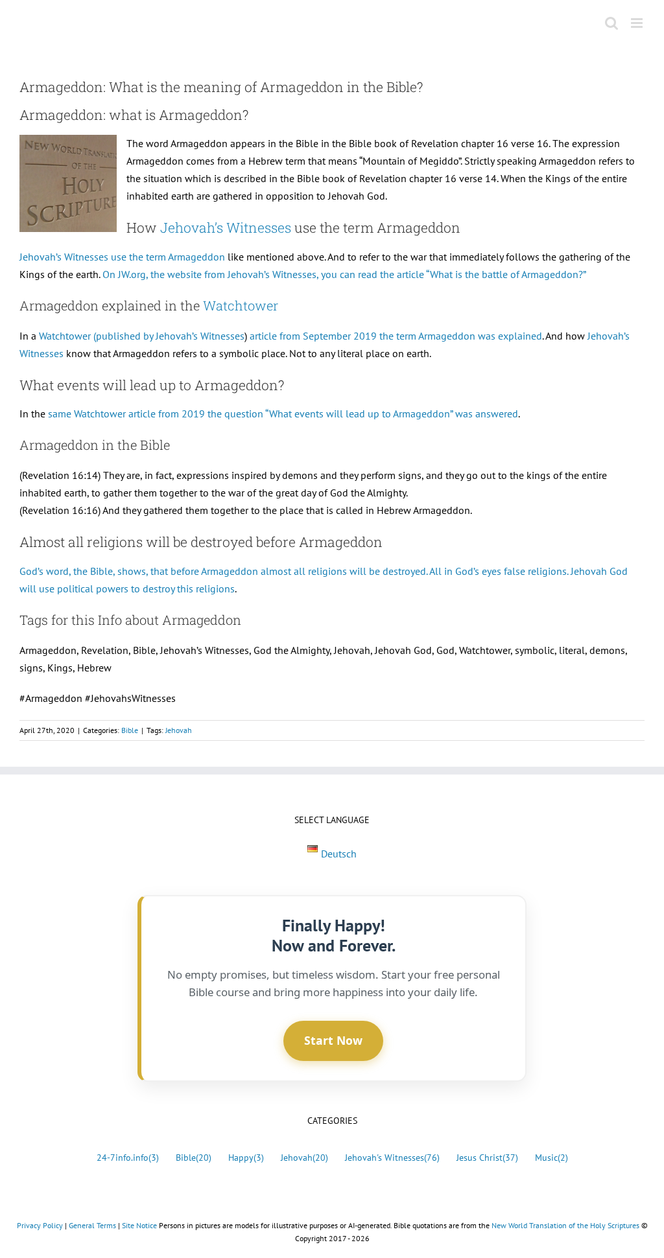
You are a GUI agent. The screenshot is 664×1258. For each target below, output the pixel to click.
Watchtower (240, 305)
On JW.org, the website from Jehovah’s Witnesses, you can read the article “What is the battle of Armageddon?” (344, 274)
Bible (129, 730)
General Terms (92, 1225)
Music (551, 1157)
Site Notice (139, 1225)
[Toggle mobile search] (611, 23)
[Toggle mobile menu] (638, 23)
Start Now (333, 1040)
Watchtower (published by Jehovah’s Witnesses (141, 335)
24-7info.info (128, 1157)
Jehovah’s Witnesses (225, 227)
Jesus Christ (487, 1157)
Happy (246, 1157)
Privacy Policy (40, 1225)
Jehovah (178, 730)
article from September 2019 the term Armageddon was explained (396, 335)
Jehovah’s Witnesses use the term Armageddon (122, 256)
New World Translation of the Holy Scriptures (565, 1225)
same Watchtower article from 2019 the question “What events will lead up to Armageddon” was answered (283, 413)
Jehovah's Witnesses (392, 1157)
